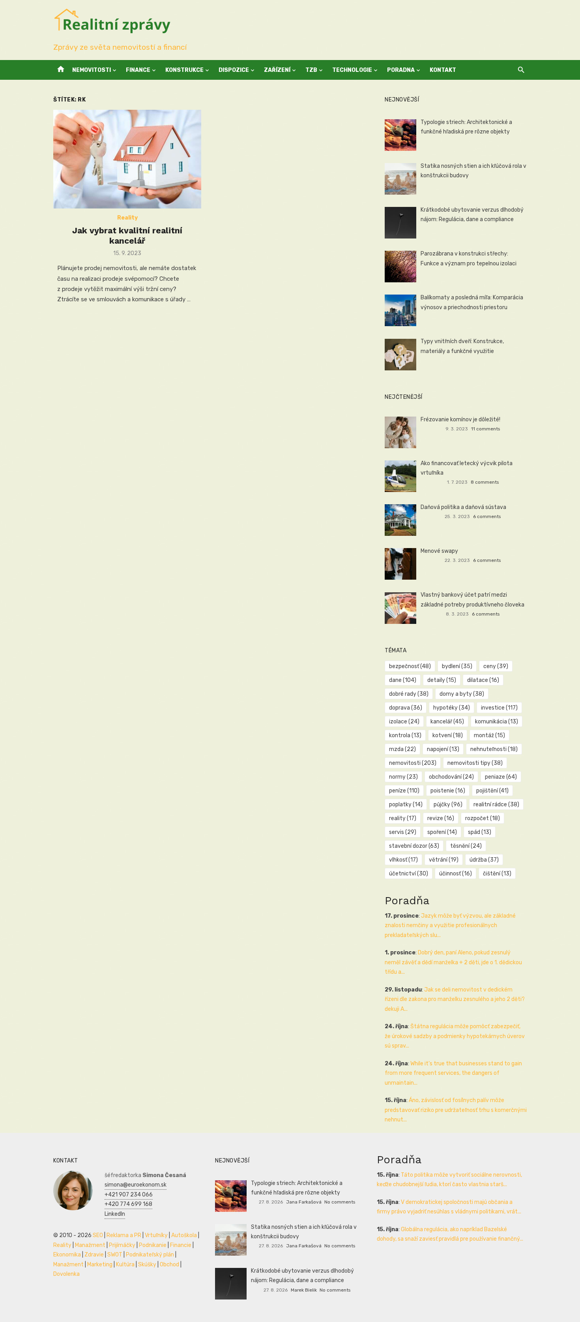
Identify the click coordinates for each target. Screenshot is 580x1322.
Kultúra (125, 1264)
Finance (138, 70)
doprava (405, 707)
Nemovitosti (91, 70)
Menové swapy (439, 551)
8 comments (485, 482)
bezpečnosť (410, 666)
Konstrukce (184, 70)
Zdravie (94, 1254)
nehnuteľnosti (494, 749)
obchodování (451, 777)
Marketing (99, 1264)
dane (402, 680)
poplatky (406, 804)
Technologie (352, 70)
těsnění (466, 846)
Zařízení (277, 70)
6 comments (487, 516)
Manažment (90, 1245)
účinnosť (455, 873)
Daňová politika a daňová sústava (463, 507)
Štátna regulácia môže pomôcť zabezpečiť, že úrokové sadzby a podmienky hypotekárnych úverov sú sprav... (455, 1036)
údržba (484, 859)
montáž (489, 735)
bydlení (457, 666)
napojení (443, 749)
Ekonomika (67, 1254)
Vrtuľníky (156, 1235)
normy (403, 777)
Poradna (401, 70)
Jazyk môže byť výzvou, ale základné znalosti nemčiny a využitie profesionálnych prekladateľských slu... (450, 926)
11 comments (485, 429)
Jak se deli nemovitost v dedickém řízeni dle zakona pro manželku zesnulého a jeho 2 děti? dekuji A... (455, 999)
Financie (180, 1245)
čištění (497, 873)
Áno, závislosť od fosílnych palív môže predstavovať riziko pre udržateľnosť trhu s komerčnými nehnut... (456, 1110)
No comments (339, 1202)
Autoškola (184, 1235)
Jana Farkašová (304, 1202)
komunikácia (496, 721)
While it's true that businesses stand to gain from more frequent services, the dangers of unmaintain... (453, 1073)
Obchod (169, 1264)
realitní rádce (496, 804)
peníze (404, 790)
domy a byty (462, 694)
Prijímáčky (122, 1245)
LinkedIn (115, 1214)
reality (402, 818)
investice (499, 707)
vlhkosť (403, 859)
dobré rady (408, 694)
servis (402, 832)
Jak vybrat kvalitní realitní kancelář (127, 235)
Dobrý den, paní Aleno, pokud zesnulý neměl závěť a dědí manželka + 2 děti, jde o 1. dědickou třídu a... (453, 962)
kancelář (447, 721)
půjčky (448, 804)
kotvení (447, 735)
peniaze (501, 777)
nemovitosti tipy (475, 763)
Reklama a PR (124, 1235)
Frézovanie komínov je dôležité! (460, 419)
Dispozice (234, 70)
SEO (98, 1235)
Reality (127, 217)
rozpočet (482, 818)
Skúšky (147, 1264)
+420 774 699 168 (128, 1204)
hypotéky (451, 707)
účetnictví (408, 873)
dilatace (483, 680)
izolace (404, 721)
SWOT (114, 1254)
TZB (311, 70)
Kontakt (443, 70)
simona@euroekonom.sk (136, 1184)
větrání (443, 859)
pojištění (492, 790)
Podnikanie (153, 1245)
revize (440, 818)
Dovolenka (66, 1274)
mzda (402, 749)
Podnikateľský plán (150, 1254)
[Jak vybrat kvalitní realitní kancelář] (127, 159)
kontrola (405, 735)
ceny (495, 666)
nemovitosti (412, 763)
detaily (441, 680)
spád (479, 832)
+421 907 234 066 (129, 1194)
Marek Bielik (304, 1290)
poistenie (447, 790)
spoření (442, 832)
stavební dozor (414, 846)
